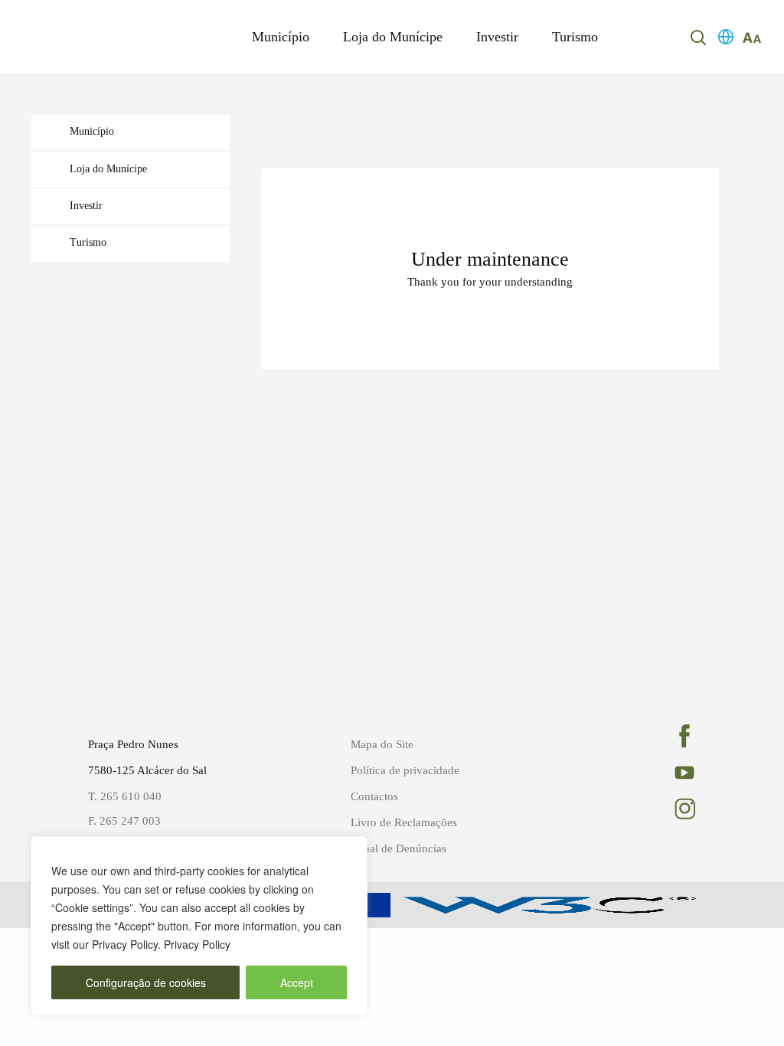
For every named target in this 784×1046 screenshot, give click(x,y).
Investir (497, 36)
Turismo (575, 36)
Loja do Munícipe (393, 36)
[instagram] (681, 808)
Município (280, 36)
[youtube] (681, 772)
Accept (296, 982)
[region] (199, 925)
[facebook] (681, 735)
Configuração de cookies (146, 982)
